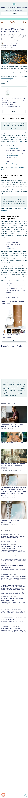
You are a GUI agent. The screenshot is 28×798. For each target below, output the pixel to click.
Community (4, 563)
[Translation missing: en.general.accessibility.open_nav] (2, 22)
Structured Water (5, 534)
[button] (3, 795)
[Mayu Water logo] (14, 22)
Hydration (3, 607)
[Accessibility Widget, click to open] (25, 795)
